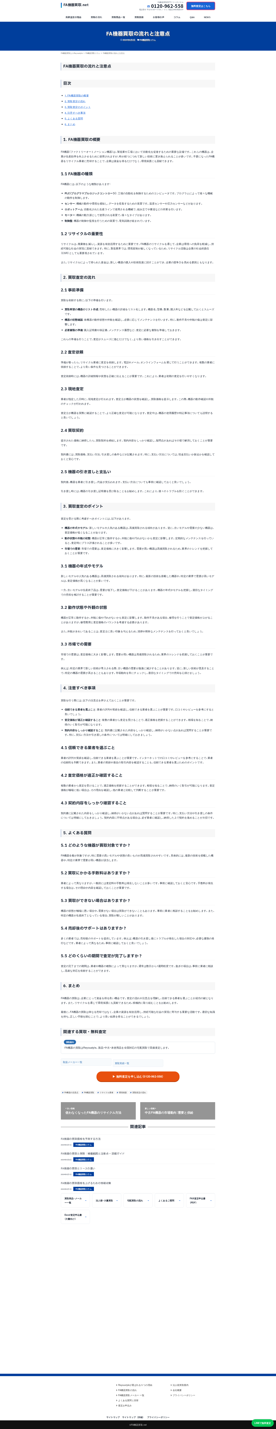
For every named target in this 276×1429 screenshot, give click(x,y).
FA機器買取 (89, 1092)
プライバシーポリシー (184, 1395)
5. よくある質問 (74, 118)
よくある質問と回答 (128, 1400)
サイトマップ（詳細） (133, 1417)
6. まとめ (70, 124)
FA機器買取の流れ (127, 1390)
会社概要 (177, 1390)
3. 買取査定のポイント (78, 107)
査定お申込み (125, 1405)
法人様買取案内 (180, 1385)
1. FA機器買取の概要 (77, 95)
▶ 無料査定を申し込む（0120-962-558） (137, 1076)
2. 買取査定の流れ (75, 101)
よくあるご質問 (169, 1200)
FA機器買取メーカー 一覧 (131, 1395)
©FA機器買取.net (138, 1424)
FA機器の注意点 (71, 1092)
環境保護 (123, 1092)
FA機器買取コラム (148, 39)
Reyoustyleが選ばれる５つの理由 (135, 1385)
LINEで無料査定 (262, 1423)
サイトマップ (113, 1417)
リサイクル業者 (106, 1092)
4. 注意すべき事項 (75, 113)
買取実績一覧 (122, 1063)
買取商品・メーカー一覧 (75, 1200)
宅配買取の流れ (138, 1200)
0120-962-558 (167, 5)
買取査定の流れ (139, 1092)
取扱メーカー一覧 (72, 1062)
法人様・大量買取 (107, 1200)
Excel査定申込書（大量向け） (75, 1216)
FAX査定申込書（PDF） (200, 1200)
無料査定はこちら (201, 6)
